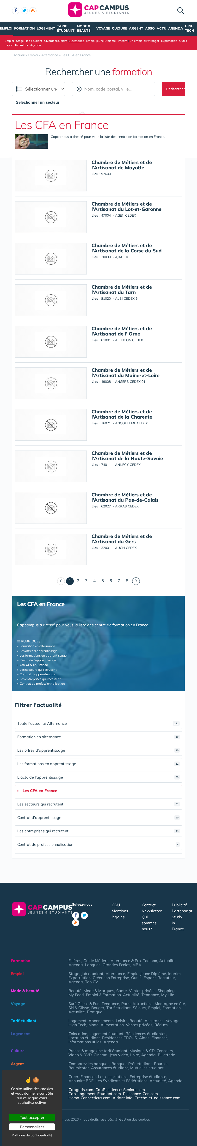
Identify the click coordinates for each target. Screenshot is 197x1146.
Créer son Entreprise (111, 977)
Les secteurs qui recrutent (38, 669)
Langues (92, 964)
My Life (167, 994)
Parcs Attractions (137, 1003)
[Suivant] (136, 581)
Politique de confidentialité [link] (32, 1135)
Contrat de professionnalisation (42, 683)
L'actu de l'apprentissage (38, 660)
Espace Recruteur (16, 45)
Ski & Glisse (78, 1007)
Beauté (74, 990)
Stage (20, 41)
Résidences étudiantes (146, 1033)
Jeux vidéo (119, 1054)
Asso (150, 28)
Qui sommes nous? (149, 922)
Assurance (154, 1020)
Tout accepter (32, 1117)
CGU (116, 904)
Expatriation (169, 41)
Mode (93, 1024)
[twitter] (24, 10)
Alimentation (112, 1024)
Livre (134, 1054)
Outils (183, 41)
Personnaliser (32, 1126)
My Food (76, 994)
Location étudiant (84, 1037)
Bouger (97, 1007)
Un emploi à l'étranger (144, 41)
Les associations (113, 1076)
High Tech (189, 28)
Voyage (103, 28)
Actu (161, 28)
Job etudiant (34, 41)
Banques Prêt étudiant (131, 1063)
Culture (119, 28)
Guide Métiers (95, 960)
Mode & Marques (99, 990)
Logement (46, 28)
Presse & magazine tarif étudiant (97, 1050)
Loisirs (121, 1020)
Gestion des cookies (134, 1119)
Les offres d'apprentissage (38, 651)
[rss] (33, 10)
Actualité (167, 960)
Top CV (91, 981)
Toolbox (150, 960)
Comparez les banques (88, 1063)
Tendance (150, 994)
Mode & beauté (83, 28)
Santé (121, 990)
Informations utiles (84, 1041)
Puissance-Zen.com (140, 1093)
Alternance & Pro (126, 960)
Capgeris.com (80, 1089)
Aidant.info (122, 1097)
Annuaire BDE (80, 1080)
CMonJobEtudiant (55, 41)
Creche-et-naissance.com (157, 1097)
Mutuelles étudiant (147, 1067)
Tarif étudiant (65, 28)
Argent (136, 28)
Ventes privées (142, 990)
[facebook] (15, 10)
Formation (24, 28)
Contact (149, 904)
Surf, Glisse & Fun (83, 1003)
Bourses (161, 1063)
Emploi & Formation (103, 994)
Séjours (139, 1007)
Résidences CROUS (119, 1037)
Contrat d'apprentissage (37, 674)
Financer (159, 1037)
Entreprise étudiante (148, 1076)
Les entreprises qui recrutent (40, 679)
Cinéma (100, 1054)
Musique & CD (141, 1050)
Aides (144, 1037)
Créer (73, 1076)
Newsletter (152, 910)
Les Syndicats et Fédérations (122, 1080)
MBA (136, 964)
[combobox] (40, 102)
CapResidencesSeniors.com (120, 1089)
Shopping (166, 990)
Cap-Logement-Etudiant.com (94, 1093)
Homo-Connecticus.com (89, 1097)
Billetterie (166, 1054)
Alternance (76, 41)
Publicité (179, 904)
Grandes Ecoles (116, 964)
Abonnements (101, 1020)
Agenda (175, 28)
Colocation (77, 1033)
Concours (165, 1050)
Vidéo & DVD (80, 1054)
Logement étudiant (106, 1033)
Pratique (94, 1011)
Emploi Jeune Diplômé (101, 41)
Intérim (122, 41)
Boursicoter (78, 1067)
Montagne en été (170, 1003)
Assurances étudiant (109, 1067)
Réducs (161, 1024)
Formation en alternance (37, 646)
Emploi (6, 28)
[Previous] (61, 581)
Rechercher (175, 89)
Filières (74, 960)
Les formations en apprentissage (43, 655)
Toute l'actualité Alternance (98, 723)
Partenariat (182, 910)
